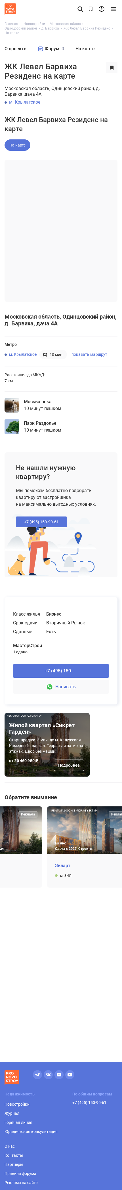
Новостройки (17, 1104)
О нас (10, 1146)
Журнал (12, 1113)
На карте (17, 145)
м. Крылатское (24, 102)
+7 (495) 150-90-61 (89, 1102)
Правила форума (20, 1173)
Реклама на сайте (21, 1182)
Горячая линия (18, 1122)
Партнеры (14, 1164)
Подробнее (69, 765)
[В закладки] (111, 71)
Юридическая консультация (31, 1131)
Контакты (14, 1155)
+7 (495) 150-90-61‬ (41, 522)
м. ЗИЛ (65, 876)
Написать (65, 686)
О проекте (15, 48)
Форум (54, 48)
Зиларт (62, 865)
